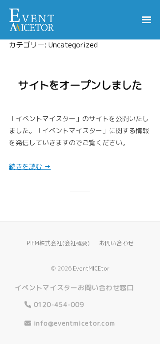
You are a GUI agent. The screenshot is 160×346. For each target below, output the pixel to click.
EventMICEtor (91, 268)
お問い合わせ (116, 243)
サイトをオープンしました (80, 85)
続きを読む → (30, 166)
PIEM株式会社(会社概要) (58, 243)
